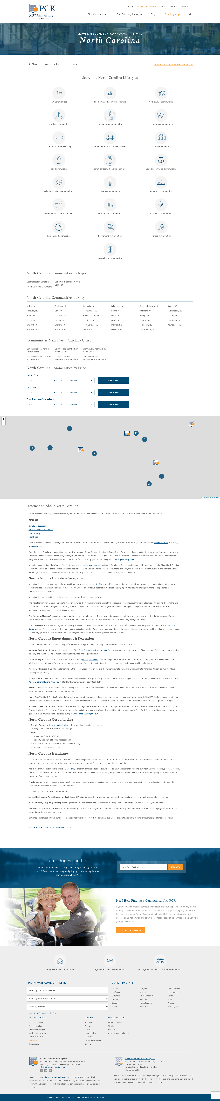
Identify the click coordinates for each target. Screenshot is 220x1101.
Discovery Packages (37, 1029)
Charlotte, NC (61, 315)
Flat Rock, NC (60, 329)
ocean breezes (35, 546)
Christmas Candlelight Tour (86, 713)
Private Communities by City (44, 1013)
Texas (170, 996)
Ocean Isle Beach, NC (149, 306)
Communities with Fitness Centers (110, 146)
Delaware (116, 996)
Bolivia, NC (31, 315)
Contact (173, 6)
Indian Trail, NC (89, 329)
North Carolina (146, 1003)
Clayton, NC (60, 320)
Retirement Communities (110, 235)
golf (94, 559)
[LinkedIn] (50, 1070)
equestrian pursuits (126, 559)
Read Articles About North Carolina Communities (50, 827)
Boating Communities (59, 124)
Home (130, 6)
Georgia (115, 1003)
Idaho (114, 1006)
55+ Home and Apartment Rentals (110, 101)
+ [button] (3, 419)
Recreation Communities (58, 235)
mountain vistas (161, 542)
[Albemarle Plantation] (191, 424)
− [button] (3, 422)
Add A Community (115, 1022)
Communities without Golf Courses (110, 168)
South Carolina (174, 988)
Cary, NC (58, 310)
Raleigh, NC (144, 315)
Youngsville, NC (174, 324)
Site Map (88, 1029)
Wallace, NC (173, 315)
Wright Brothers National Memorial (44, 682)
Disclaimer (89, 1037)
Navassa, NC (116, 329)
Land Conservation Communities (161, 168)
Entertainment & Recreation (41, 529)
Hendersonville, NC (91, 315)
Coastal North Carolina (38, 281)
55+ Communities (59, 96)
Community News (36, 1037)
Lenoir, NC (115, 315)
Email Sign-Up (172, 14)
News (162, 6)
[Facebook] (41, 1070)
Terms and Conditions (94, 1040)
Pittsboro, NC (146, 310)
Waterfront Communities (110, 258)
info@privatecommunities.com (52, 1067)
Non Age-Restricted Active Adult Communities (160, 969)
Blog (153, 14)
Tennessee (172, 992)
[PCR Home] (34, 1062)
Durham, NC (60, 324)
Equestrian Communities (161, 124)
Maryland (143, 988)
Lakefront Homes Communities (58, 191)
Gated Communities (161, 146)
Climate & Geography (38, 526)
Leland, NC (116, 310)
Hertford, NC (88, 320)
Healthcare (33, 537)
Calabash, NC (60, 306)
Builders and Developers (39, 1033)
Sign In (111, 1026)
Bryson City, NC (33, 329)
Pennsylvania (145, 1006)
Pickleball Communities (161, 213)
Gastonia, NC (88, 306)
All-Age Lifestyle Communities (60, 969)
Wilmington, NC (174, 320)
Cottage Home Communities (110, 124)
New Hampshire (146, 996)
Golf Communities (58, 168)
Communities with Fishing (59, 146)
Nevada (143, 992)
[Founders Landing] (81, 450)
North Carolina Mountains (39, 286)
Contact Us (89, 1026)
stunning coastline (90, 659)
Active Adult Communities (161, 101)
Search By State (122, 982)
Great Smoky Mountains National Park (95, 650)
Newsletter (33, 1040)
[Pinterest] (45, 1070)
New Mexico (145, 999)
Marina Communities (110, 191)
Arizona (115, 988)
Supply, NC (172, 306)
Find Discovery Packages (129, 14)
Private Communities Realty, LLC (140, 1058)
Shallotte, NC (145, 320)
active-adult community (88, 565)
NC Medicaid (69, 768)
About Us (185, 6)
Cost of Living (34, 533)
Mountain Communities (161, 191)
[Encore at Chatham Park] (127, 433)
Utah (170, 999)
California (116, 992)
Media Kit (112, 1029)
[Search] (189, 14)
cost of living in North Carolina (55, 725)
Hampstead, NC (90, 310)
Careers (88, 1044)
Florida (115, 999)
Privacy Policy (90, 1033)
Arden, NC (31, 306)
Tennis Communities (161, 235)
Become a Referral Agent (118, 1033)
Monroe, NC (116, 324)
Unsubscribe (34, 1044)
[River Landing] (156, 462)
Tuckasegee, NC (175, 310)
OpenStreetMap (214, 498)
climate (95, 584)
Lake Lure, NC (117, 306)
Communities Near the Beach (58, 213)
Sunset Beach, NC (147, 329)
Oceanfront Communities (110, 213)
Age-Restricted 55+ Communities (110, 964)
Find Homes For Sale (37, 1026)
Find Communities (97, 14)
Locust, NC (116, 320)
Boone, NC (31, 320)
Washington (173, 1006)
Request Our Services (146, 6)
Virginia (171, 1003)
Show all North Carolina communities (173, 64)
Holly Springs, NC (90, 324)
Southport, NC (146, 324)
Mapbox (205, 498)
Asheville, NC (32, 310)
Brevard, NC (32, 324)
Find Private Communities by (46, 982)
